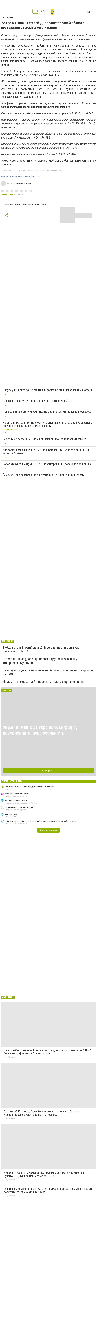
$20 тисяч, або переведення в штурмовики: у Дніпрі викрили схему (43, 475)
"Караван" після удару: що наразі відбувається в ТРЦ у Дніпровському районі (40, 661)
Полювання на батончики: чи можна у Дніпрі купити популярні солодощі (47, 411)
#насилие (13, 176)
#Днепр (32, 176)
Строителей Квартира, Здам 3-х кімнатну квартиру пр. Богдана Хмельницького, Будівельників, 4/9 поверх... (41, 1113)
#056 (38, 176)
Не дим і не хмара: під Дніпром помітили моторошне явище (43, 682)
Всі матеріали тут (48, 771)
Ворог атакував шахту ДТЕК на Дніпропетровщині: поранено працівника (47, 464)
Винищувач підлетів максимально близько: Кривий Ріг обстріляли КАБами (48, 672)
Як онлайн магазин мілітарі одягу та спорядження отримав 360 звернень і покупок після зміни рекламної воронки (48, 424)
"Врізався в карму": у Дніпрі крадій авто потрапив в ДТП (37, 401)
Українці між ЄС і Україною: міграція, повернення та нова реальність (40, 730)
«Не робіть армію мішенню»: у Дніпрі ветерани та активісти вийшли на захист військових (46, 451)
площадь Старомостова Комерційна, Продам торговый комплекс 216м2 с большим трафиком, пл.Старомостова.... (48, 1052)
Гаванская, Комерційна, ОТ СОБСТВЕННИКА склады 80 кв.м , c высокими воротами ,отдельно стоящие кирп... (48, 1190)
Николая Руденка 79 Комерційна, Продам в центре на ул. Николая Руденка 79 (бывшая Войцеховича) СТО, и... (44, 1174)
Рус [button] (88, 12)
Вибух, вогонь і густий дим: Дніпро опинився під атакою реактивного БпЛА (41, 649)
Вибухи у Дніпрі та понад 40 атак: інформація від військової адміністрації (48, 390)
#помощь (4, 176)
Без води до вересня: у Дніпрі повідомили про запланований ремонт (44, 439)
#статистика (23, 176)
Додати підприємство (48, 830)
